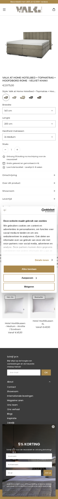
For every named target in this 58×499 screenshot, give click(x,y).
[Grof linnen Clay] (14, 97)
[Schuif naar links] (6, 44)
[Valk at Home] (29, 10)
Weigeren (29, 286)
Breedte (6, 104)
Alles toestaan (29, 269)
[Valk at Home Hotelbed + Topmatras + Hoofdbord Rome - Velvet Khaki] (6, 97)
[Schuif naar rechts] (52, 44)
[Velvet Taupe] (39, 97)
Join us (48, 472)
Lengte (6, 118)
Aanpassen (27, 278)
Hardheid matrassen (13, 131)
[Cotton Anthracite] (31, 97)
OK (46, 372)
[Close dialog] (53, 426)
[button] (4, 9)
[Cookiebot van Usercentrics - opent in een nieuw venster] (42, 210)
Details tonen (42, 260)
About (10, 381)
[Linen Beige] (22, 97)
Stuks (5, 144)
